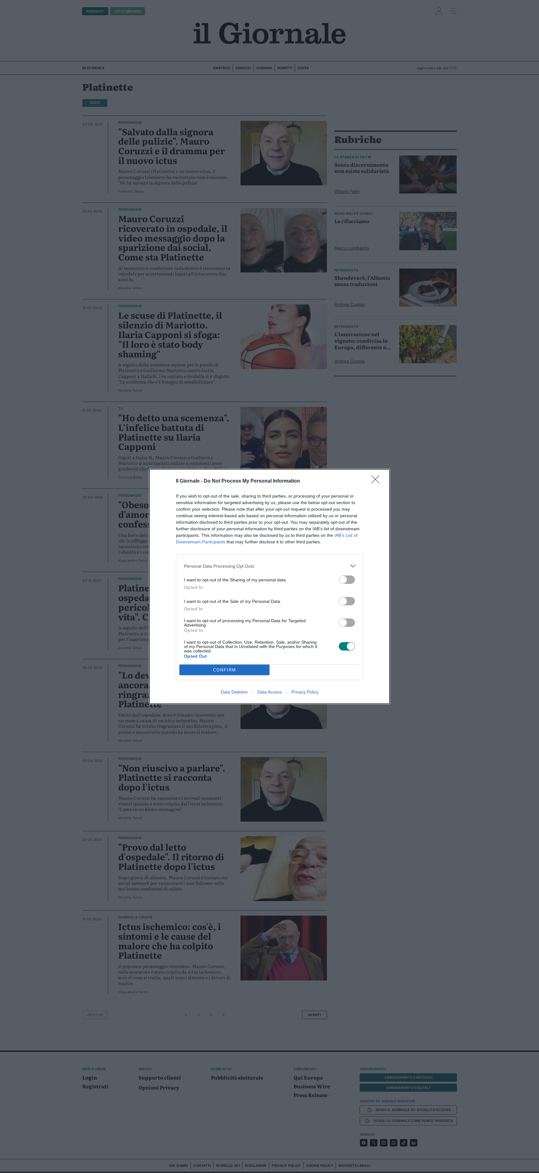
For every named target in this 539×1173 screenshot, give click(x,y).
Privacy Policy (304, 691)
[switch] (347, 579)
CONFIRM (224, 670)
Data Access (269, 691)
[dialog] (269, 586)
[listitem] (269, 566)
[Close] (377, 481)
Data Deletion (234, 691)
